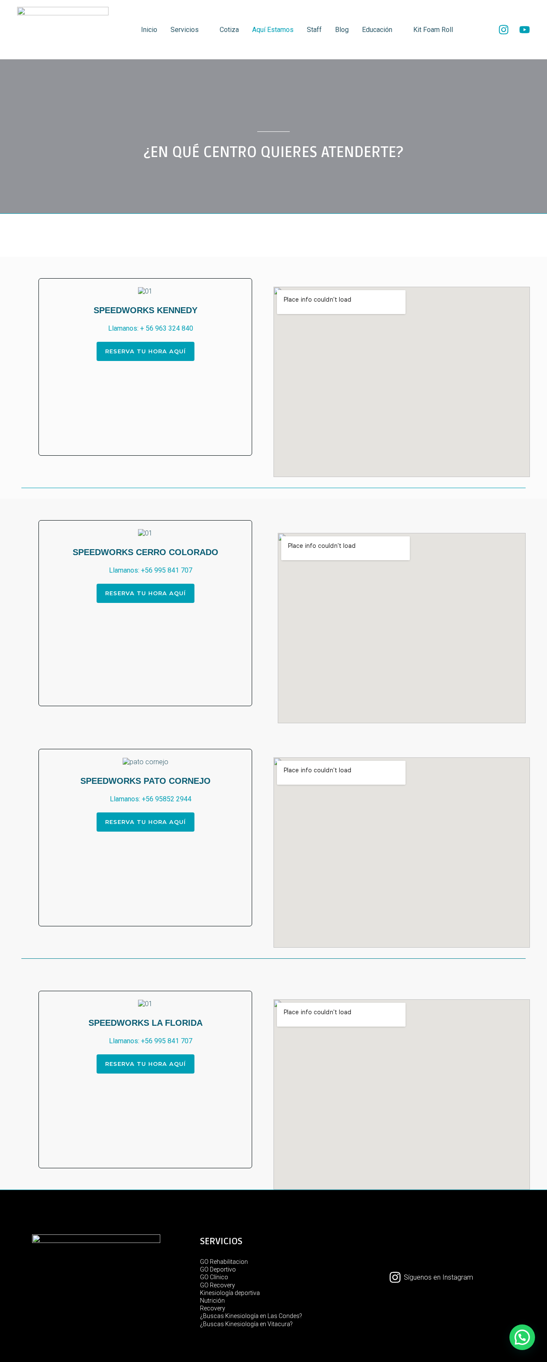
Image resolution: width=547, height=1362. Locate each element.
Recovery (212, 1308)
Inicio (149, 30)
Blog (342, 30)
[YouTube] (524, 29)
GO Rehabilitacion (224, 1261)
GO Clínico (214, 1277)
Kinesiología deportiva (230, 1292)
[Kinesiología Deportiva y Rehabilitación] (63, 29)
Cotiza (229, 30)
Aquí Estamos (273, 30)
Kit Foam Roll (433, 30)
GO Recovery (217, 1285)
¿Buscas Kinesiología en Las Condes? (251, 1316)
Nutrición (212, 1300)
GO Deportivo (218, 1269)
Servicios (185, 30)
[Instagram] (503, 29)
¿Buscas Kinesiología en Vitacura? (246, 1324)
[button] (56, 291)
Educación (377, 30)
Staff (314, 30)
